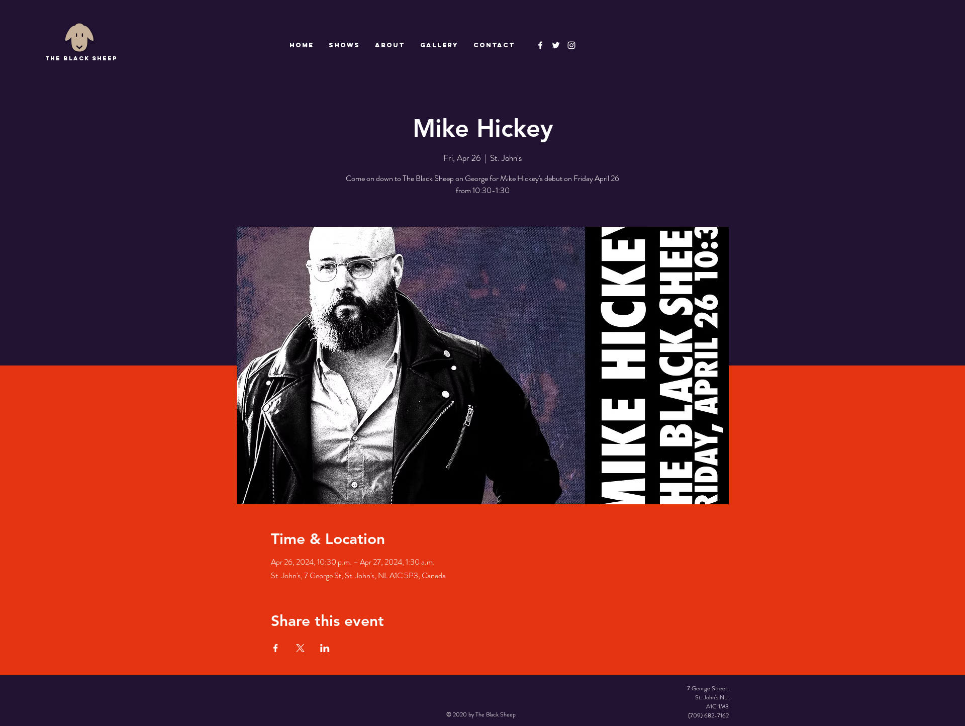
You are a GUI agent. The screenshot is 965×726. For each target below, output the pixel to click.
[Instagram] (571, 45)
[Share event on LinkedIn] (325, 648)
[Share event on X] (300, 648)
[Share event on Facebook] (275, 648)
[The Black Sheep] (556, 45)
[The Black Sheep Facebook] (540, 45)
